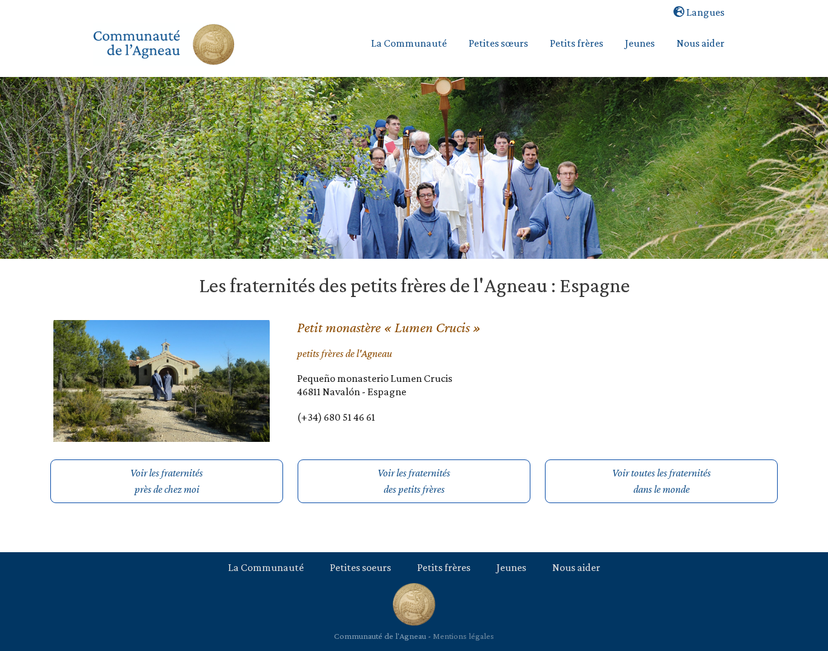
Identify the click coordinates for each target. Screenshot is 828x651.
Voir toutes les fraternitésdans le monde (661, 481)
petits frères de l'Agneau (344, 353)
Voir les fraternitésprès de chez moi (166, 481)
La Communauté (266, 567)
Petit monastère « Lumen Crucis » (389, 327)
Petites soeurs (360, 567)
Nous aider (576, 567)
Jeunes (511, 567)
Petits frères (443, 567)
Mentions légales (463, 636)
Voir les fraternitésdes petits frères (414, 481)
